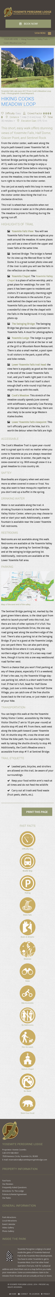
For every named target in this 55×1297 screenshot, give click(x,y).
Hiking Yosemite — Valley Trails (34, 39)
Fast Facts (6, 1180)
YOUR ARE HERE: (11, 39)
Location (35, 1294)
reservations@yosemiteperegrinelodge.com (28, 1160)
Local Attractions (9, 1221)
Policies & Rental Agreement (14, 1194)
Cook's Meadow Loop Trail (15, 43)
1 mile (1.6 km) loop (30, 117)
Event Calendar (8, 1224)
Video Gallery (8, 1227)
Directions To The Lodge (13, 1191)
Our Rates (6, 1198)
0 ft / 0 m (42, 120)
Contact (24, 1294)
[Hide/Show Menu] (43, 33)
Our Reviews (7, 1184)
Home (13, 1294)
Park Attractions (9, 1217)
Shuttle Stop (27, 871)
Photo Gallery (8, 1231)
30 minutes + (8, 120)
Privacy (46, 1294)
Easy (18, 113)
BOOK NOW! (28, 23)
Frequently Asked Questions (14, 1187)
